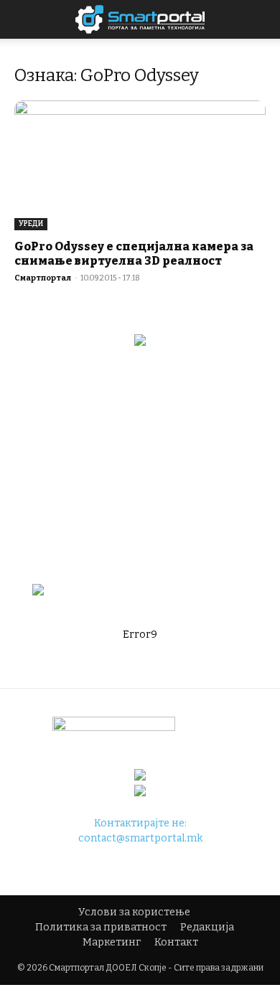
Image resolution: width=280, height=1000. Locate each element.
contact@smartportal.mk (140, 838)
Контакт (176, 942)
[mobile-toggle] (24, 19)
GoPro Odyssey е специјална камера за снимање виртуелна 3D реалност (133, 254)
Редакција (207, 927)
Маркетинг (112, 942)
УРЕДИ (31, 224)
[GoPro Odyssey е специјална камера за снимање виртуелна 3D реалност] (140, 165)
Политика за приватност (101, 927)
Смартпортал (42, 278)
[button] (260, 19)
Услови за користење (134, 912)
